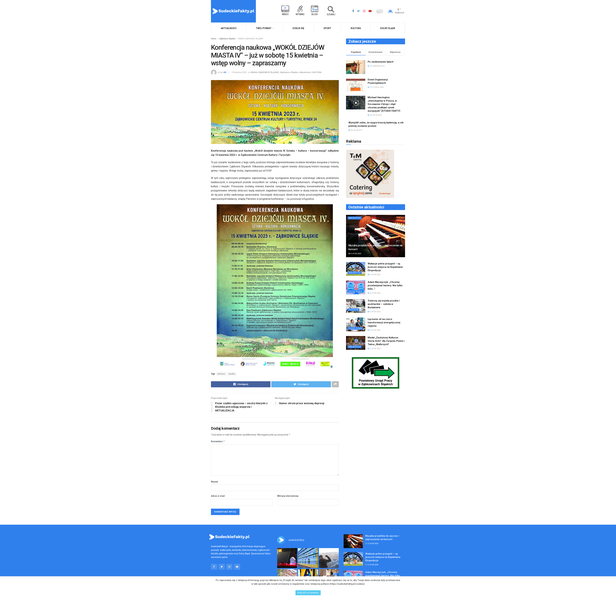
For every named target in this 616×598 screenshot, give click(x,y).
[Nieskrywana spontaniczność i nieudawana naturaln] (287, 558)
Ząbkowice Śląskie (227, 39)
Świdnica (353, 310)
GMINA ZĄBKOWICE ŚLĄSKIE (250, 39)
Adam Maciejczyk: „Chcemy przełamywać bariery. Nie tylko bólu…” (385, 285)
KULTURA (356, 28)
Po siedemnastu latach (381, 61)
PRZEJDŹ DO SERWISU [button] (308, 593)
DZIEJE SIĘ (298, 28)
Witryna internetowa (287, 496)
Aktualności (305, 72)
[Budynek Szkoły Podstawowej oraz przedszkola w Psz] (308, 558)
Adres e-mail (218, 496)
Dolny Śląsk (387, 28)
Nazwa (214, 481)
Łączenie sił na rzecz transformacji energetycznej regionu (384, 322)
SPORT (327, 28)
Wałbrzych (355, 218)
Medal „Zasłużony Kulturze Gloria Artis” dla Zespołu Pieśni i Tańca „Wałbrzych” (386, 341)
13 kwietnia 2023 (239, 72)
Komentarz (218, 441)
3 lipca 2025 (374, 330)
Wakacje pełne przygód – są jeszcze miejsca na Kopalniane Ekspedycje (385, 267)
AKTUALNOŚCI (228, 28)
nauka (232, 374)
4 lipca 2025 (355, 254)
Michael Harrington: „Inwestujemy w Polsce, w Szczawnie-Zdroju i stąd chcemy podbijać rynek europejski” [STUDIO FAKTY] (384, 104)
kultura (221, 374)
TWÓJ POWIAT (263, 28)
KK (225, 72)
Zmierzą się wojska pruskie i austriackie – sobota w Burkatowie (384, 304)
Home (213, 39)
